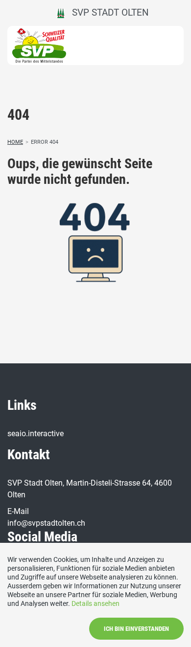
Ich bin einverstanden (136, 628)
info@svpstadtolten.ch (46, 523)
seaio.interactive (35, 433)
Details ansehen (95, 603)
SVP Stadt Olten (107, 12)
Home (15, 142)
